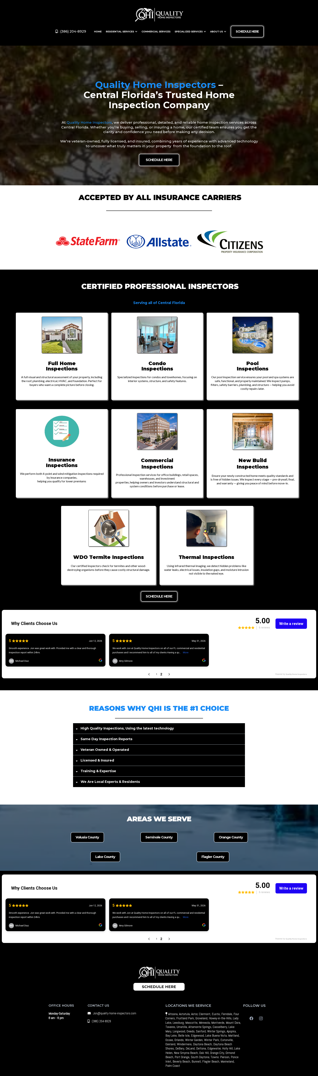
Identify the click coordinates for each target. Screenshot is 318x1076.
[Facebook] (251, 1018)
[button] (136, 31)
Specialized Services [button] (189, 31)
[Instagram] (261, 1018)
